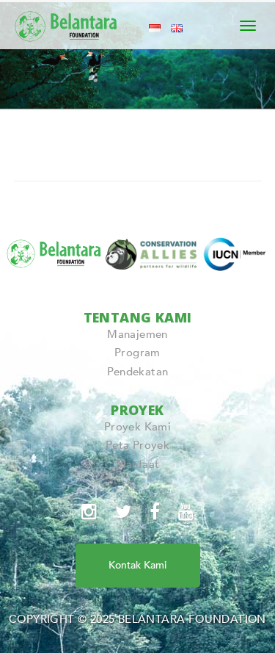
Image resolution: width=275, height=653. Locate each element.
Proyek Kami (137, 426)
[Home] (67, 23)
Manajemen (137, 334)
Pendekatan (138, 371)
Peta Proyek (137, 445)
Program (137, 352)
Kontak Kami (137, 565)
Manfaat (138, 464)
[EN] (176, 27)
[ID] (154, 27)
